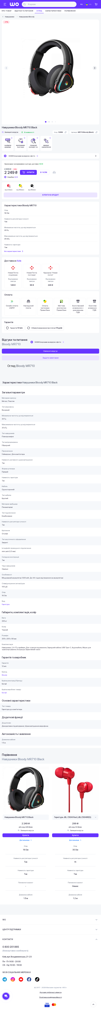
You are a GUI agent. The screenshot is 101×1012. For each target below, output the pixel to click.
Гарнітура (5, 604)
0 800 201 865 (10, 946)
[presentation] (6, 68)
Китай (4, 693)
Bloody (4, 675)
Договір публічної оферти (50, 992)
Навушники (9, 17)
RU (81, 4)
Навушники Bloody (26, 17)
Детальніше (24, 840)
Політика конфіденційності (50, 997)
